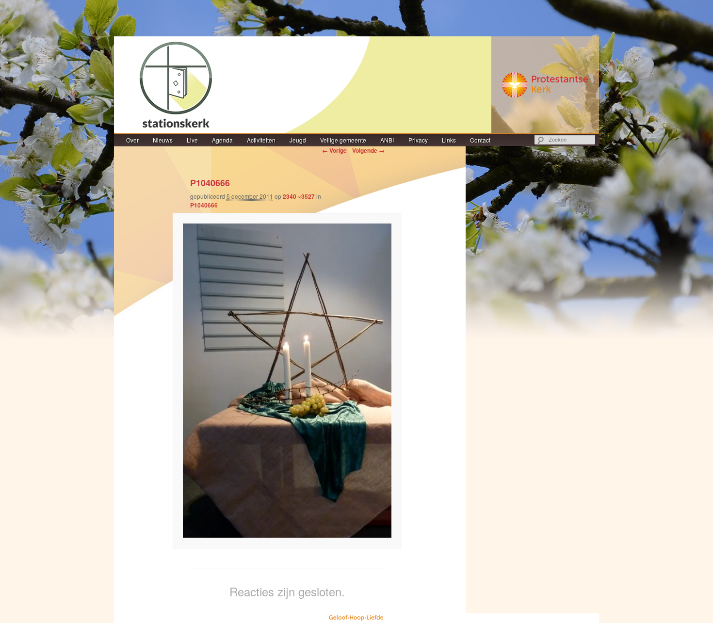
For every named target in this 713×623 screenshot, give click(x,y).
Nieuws (163, 140)
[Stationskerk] (356, 84)
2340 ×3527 (299, 196)
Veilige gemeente (343, 140)
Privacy (418, 140)
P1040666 (204, 205)
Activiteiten (261, 140)
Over (132, 140)
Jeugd (298, 140)
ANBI (387, 140)
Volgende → (368, 150)
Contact (480, 140)
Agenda (222, 140)
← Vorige (334, 150)
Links (449, 140)
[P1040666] (287, 381)
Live (192, 140)
